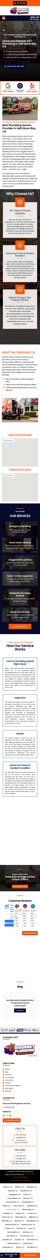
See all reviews (9, 921)
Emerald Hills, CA (28, 1202)
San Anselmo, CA (13, 1232)
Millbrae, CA (33, 1217)
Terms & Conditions (20, 1177)
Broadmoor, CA (26, 1191)
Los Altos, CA (32, 1213)
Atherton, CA (7, 1187)
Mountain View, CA (12, 1225)
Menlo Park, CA (20, 1217)
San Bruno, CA (28, 1232)
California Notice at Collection (20, 1181)
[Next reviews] (36, 915)
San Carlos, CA (12, 1236)
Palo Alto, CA (21, 1228)
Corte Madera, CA (14, 1198)
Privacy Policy (30, 1174)
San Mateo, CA (32, 1240)
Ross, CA (32, 1228)
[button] (3, 18)
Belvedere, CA (32, 1187)
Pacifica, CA (9, 1228)
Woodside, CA (32, 1247)
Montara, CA (19, 1221)
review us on (8, 925)
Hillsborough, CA (28, 1209)
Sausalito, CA (7, 1240)
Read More (20, 1010)
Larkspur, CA (20, 1213)
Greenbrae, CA (32, 1206)
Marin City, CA (7, 1217)
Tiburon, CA (20, 1247)
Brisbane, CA (13, 1191)
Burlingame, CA (14, 1194)
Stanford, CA (28, 1243)
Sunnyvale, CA (8, 1247)
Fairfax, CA (6, 1206)
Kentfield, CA (8, 1213)
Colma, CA (27, 1194)
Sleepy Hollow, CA (13, 1243)
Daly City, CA (28, 1198)
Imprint (7, 1174)
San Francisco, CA (26, 1236)
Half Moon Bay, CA (12, 1209)
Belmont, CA (19, 1187)
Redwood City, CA (28, 1225)
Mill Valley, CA (7, 1221)
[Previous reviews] (13, 915)
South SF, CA (19, 1240)
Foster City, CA (18, 1206)
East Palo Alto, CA (12, 1202)
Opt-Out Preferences (17, 1174)
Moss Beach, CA (32, 1221)
